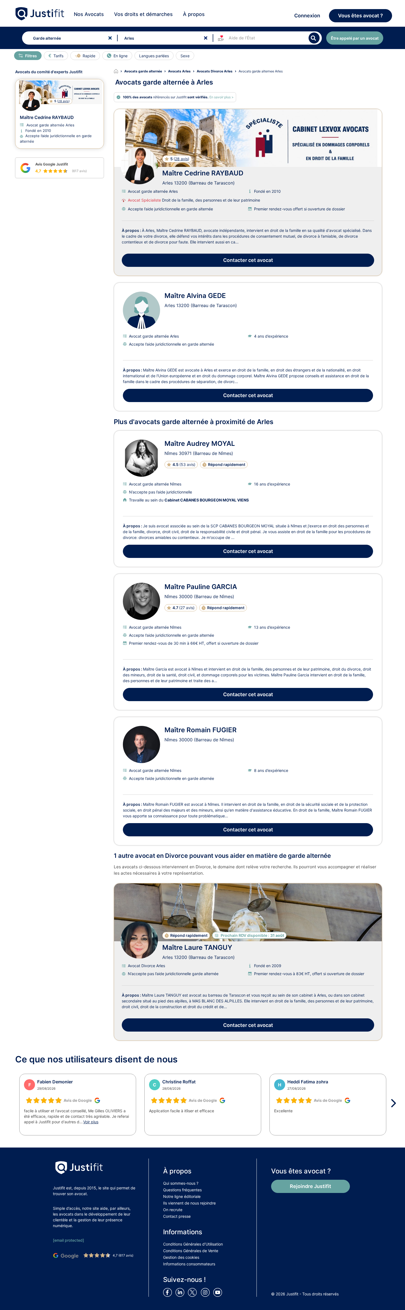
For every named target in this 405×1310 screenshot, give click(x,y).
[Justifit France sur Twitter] (193, 1292)
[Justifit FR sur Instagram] (206, 1292)
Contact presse (177, 1216)
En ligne (121, 55)
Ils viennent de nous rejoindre (189, 1203)
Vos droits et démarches (143, 14)
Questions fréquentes (182, 1189)
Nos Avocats (89, 14)
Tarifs (58, 55)
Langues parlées (154, 55)
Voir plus (90, 1121)
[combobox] (68, 38)
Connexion (307, 15)
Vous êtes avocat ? (360, 15)
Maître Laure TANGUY (197, 947)
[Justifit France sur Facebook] (168, 1292)
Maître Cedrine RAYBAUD (202, 173)
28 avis (181, 158)
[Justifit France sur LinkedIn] (181, 1292)
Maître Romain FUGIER (200, 730)
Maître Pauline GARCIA (200, 587)
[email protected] (68, 1240)
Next (395, 1103)
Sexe (185, 55)
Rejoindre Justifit (310, 1186)
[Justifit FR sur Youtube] (218, 1292)
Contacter (248, 260)
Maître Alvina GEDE (195, 296)
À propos (194, 14)
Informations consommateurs (189, 1264)
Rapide (89, 55)
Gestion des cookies (181, 1257)
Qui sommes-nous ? (180, 1183)
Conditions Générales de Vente (190, 1250)
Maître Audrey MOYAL (199, 443)
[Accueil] (119, 71)
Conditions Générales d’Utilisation (193, 1244)
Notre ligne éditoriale (182, 1196)
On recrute (172, 1209)
